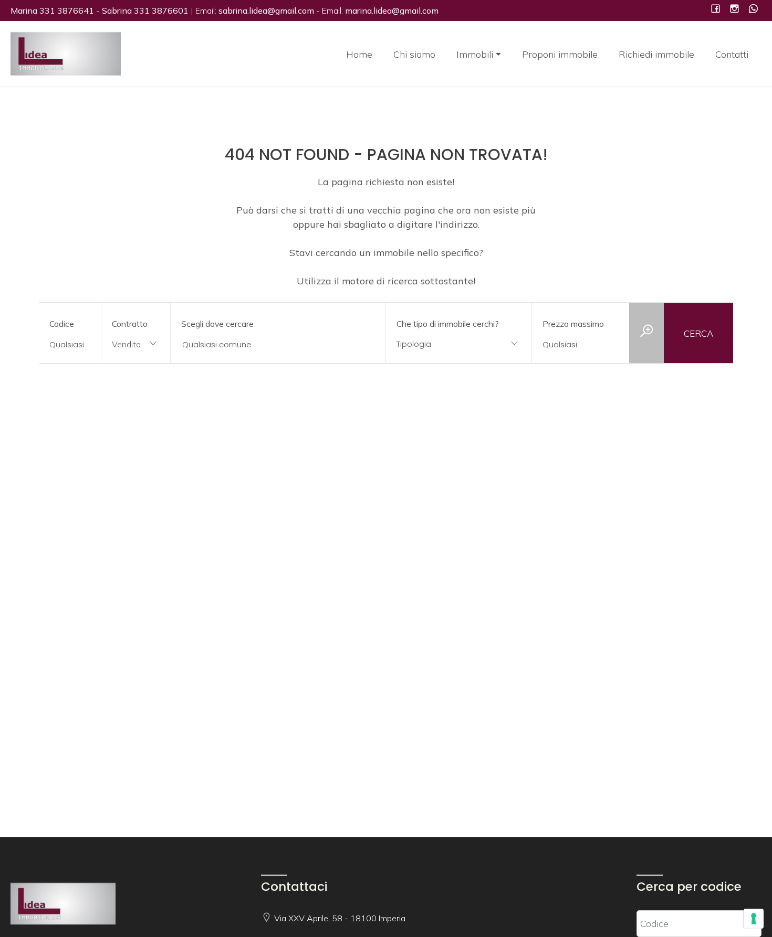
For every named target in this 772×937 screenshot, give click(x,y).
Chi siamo (414, 54)
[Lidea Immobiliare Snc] (66, 53)
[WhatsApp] (753, 10)
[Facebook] (716, 10)
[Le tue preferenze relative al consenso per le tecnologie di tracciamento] (754, 919)
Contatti (731, 54)
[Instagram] (734, 10)
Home (359, 54)
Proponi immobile (560, 54)
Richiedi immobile (656, 54)
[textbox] (446, 344)
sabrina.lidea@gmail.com (266, 10)
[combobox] (136, 345)
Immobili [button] (474, 54)
